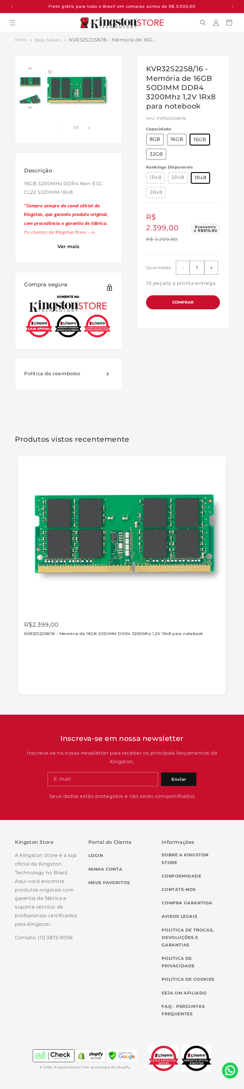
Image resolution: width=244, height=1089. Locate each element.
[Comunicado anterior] (11, 6)
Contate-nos (179, 889)
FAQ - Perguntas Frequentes (183, 1010)
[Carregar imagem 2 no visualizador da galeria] (30, 103)
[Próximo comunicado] (232, 6)
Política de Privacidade (178, 962)
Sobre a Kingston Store (185, 858)
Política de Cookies (188, 979)
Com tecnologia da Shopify (105, 1067)
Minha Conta (105, 869)
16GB (177, 139)
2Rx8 (177, 177)
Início (21, 39)
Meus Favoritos (109, 882)
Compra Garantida (187, 903)
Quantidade (158, 267)
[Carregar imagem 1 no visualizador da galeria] (30, 82)
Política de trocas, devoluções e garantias (188, 937)
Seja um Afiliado (184, 993)
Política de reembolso (52, 373)
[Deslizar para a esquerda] (62, 128)
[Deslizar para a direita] (89, 128)
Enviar (178, 779)
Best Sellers (48, 40)
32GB (156, 154)
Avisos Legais (179, 916)
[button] (12, 22)
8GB (155, 139)
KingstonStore (67, 1067)
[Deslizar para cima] (30, 68)
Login (95, 855)
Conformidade (181, 876)
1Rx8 (155, 177)
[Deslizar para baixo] (30, 108)
